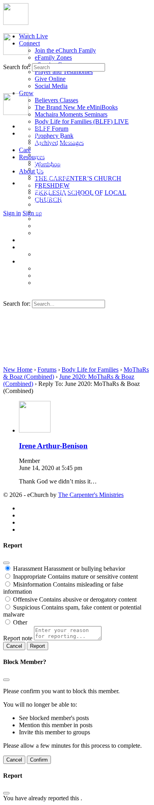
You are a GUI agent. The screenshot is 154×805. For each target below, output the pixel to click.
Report (37, 646)
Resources (32, 157)
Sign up (32, 213)
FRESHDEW (52, 185)
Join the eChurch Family (65, 50)
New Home (17, 369)
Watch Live (33, 36)
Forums (47, 369)
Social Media (51, 86)
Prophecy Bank (54, 135)
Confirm (39, 760)
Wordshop (47, 254)
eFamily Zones (53, 57)
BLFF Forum (51, 128)
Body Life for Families (90, 369)
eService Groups (55, 154)
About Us (31, 171)
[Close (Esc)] (6, 563)
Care (25, 150)
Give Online (50, 78)
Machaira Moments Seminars (71, 114)
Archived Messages (59, 232)
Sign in (12, 213)
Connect (29, 43)
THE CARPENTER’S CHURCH (78, 178)
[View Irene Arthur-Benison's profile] (35, 430)
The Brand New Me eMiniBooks (76, 107)
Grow (26, 183)
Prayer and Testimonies (64, 71)
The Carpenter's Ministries (91, 494)
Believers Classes (56, 100)
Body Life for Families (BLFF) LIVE (82, 121)
